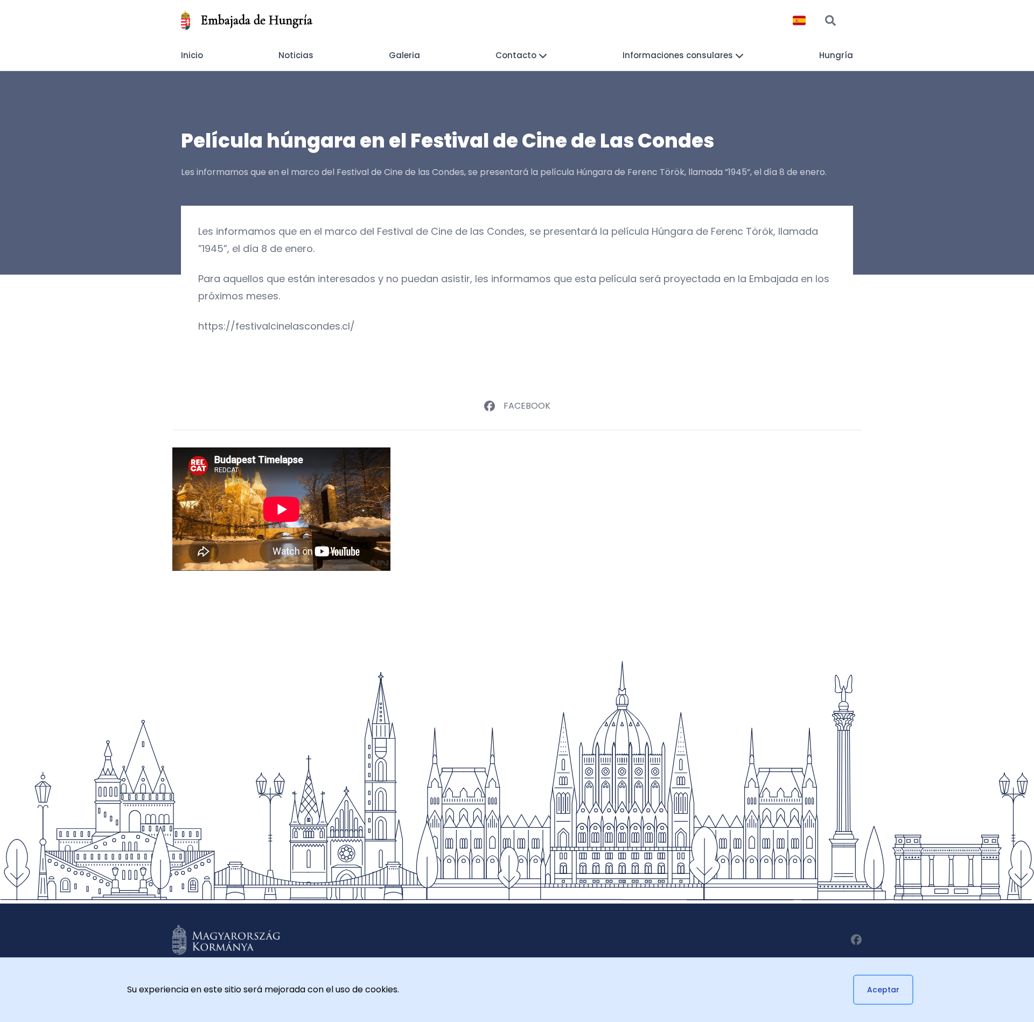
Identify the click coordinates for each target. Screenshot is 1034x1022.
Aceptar (883, 989)
